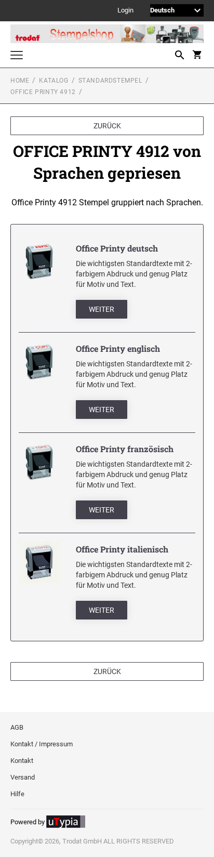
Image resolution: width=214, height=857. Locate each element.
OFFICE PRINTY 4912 (43, 92)
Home (19, 80)
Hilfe (17, 794)
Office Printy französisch (124, 448)
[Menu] (16, 56)
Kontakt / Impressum (41, 744)
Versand (22, 777)
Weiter (101, 309)
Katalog (53, 80)
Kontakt (21, 760)
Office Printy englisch (118, 348)
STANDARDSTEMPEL (110, 80)
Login (125, 10)
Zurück (107, 126)
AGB (16, 727)
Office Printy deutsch (117, 248)
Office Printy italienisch (122, 549)
